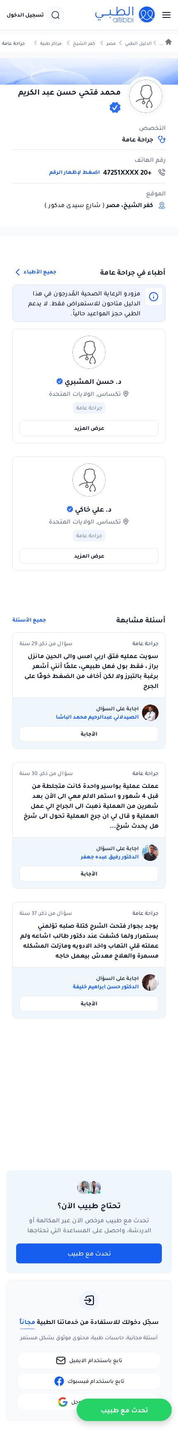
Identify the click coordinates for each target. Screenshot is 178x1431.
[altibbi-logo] (125, 15)
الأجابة (89, 733)
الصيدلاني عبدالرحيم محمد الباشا (97, 717)
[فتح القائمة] (163, 15)
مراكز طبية (51, 43)
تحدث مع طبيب (89, 1253)
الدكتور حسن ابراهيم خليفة (106, 986)
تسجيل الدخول (25, 15)
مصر (111, 43)
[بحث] (55, 15)
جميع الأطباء (39, 271)
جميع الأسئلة (29, 620)
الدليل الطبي (138, 43)
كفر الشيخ (84, 43)
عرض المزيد (89, 428)
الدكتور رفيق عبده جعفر (110, 857)
